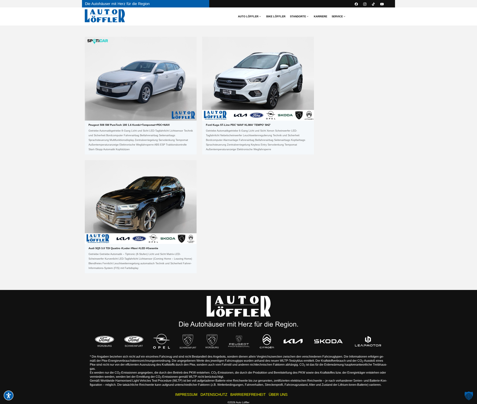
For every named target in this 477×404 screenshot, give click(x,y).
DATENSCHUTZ (213, 394)
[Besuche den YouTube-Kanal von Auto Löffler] (382, 4)
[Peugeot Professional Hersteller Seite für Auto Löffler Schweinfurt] (239, 341)
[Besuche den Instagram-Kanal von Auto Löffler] (365, 4)
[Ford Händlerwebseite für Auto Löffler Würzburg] (104, 341)
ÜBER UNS (278, 394)
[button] (469, 396)
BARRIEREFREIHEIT (248, 394)
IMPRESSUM (186, 394)
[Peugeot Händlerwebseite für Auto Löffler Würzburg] (212, 341)
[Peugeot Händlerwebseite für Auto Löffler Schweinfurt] (188, 341)
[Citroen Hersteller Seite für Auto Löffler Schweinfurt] (267, 341)
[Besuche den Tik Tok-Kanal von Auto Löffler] (373, 4)
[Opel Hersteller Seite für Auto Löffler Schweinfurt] (161, 341)
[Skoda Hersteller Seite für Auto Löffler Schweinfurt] (328, 341)
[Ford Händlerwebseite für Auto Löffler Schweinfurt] (134, 341)
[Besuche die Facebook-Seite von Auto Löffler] (356, 4)
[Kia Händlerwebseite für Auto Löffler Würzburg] (293, 341)
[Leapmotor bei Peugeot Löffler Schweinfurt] (368, 341)
